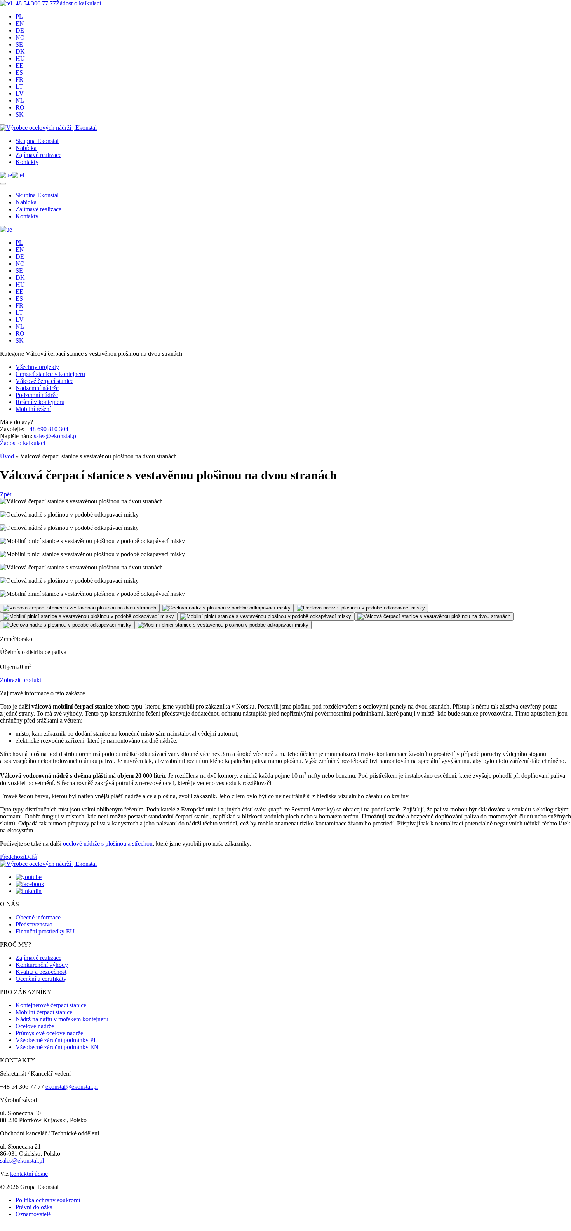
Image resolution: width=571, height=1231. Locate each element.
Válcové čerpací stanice (44, 381)
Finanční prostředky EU (45, 931)
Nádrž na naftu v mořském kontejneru (62, 1019)
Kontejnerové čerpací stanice (51, 1005)
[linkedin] (29, 891)
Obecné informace (38, 917)
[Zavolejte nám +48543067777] (18, 175)
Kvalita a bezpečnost (41, 971)
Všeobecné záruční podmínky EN (57, 1047)
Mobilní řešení (33, 409)
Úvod (7, 456)
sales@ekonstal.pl (56, 436)
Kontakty (27, 161)
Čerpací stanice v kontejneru (50, 374)
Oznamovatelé (33, 1214)
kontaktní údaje (29, 1173)
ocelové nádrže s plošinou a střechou (108, 843)
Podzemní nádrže (37, 395)
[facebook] (30, 884)
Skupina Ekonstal (37, 141)
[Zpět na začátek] (2, 1229)
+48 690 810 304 (47, 429)
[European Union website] (6, 175)
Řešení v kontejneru (40, 402)
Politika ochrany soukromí (48, 1200)
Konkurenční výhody (42, 964)
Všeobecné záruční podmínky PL (56, 1040)
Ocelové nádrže (35, 1026)
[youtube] (29, 877)
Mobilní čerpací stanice (44, 1012)
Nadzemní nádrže (37, 388)
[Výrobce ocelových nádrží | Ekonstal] (48, 127)
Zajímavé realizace (38, 154)
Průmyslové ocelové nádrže (49, 1033)
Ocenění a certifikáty (41, 978)
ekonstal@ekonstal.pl (71, 1086)
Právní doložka (34, 1207)
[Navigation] (3, 184)
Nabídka (26, 148)
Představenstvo (34, 924)
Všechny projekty (37, 367)
